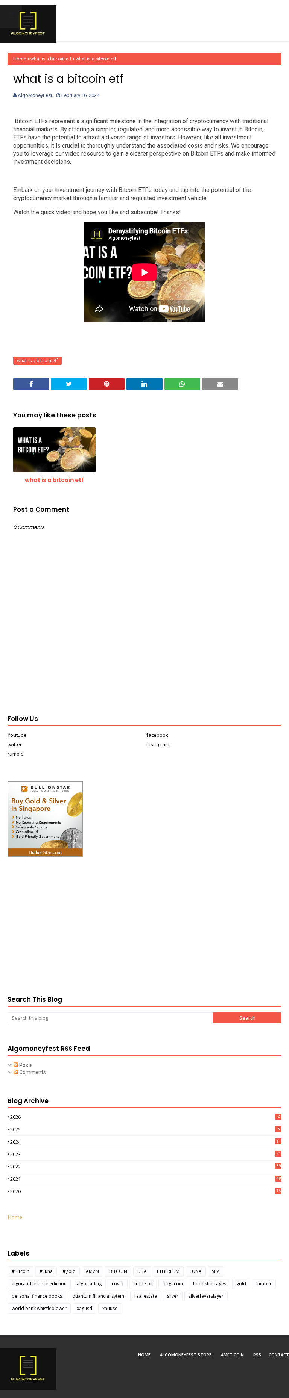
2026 (145, 1117)
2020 (145, 1191)
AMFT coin (232, 1354)
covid (117, 1283)
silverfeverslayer (206, 1296)
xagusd (84, 1308)
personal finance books (37, 1296)
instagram (157, 744)
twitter (15, 744)
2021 (145, 1179)
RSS (257, 1354)
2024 (145, 1141)
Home (19, 59)
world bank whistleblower (39, 1308)
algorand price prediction (39, 1283)
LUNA (196, 1271)
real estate (145, 1296)
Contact (279, 1354)
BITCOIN (118, 1271)
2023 (145, 1154)
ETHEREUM (168, 1271)
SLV (215, 1271)
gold (241, 1283)
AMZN (92, 1271)
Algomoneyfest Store (185, 1354)
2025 (145, 1129)
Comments (32, 1072)
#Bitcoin (20, 1271)
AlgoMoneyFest (35, 95)
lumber (264, 1283)
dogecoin (173, 1283)
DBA (142, 1271)
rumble (16, 753)
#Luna (46, 1271)
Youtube (17, 734)
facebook (157, 734)
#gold (69, 1271)
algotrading (89, 1283)
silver (172, 1296)
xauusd (110, 1308)
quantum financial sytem (98, 1296)
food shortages (209, 1283)
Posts (25, 1065)
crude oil (143, 1283)
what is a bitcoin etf (50, 59)
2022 (145, 1166)
